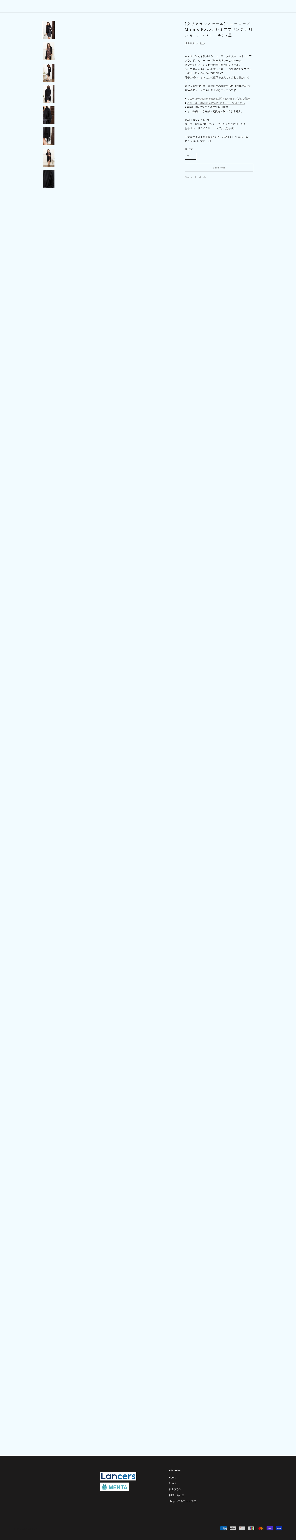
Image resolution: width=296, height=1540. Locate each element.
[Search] (278, 6)
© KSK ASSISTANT (25, 1529)
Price (154, 6)
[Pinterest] (205, 177)
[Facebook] (196, 177)
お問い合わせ (176, 1495)
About (141, 6)
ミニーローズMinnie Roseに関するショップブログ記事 (218, 98)
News (167, 6)
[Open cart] (285, 6)
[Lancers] (118, 1476)
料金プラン (175, 1489)
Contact (181, 6)
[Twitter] (200, 177)
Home (128, 6)
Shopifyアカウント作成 (182, 1501)
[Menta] (114, 1487)
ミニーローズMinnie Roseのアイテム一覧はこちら (216, 103)
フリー (190, 156)
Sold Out (219, 167)
